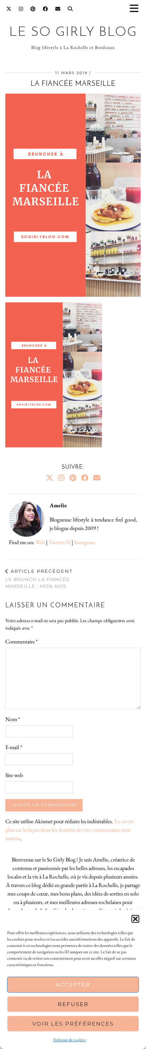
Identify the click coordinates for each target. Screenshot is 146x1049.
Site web (14, 775)
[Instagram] (21, 9)
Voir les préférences (73, 1023)
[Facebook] (45, 9)
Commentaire (21, 641)
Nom (12, 719)
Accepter (73, 984)
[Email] (58, 9)
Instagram (84, 542)
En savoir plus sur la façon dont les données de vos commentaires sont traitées (69, 830)
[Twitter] (9, 9)
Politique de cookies (69, 1040)
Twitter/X (60, 542)
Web (40, 542)
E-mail (13, 747)
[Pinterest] (33, 9)
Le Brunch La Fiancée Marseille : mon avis (39, 578)
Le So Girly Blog (73, 32)
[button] (136, 9)
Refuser (73, 1004)
